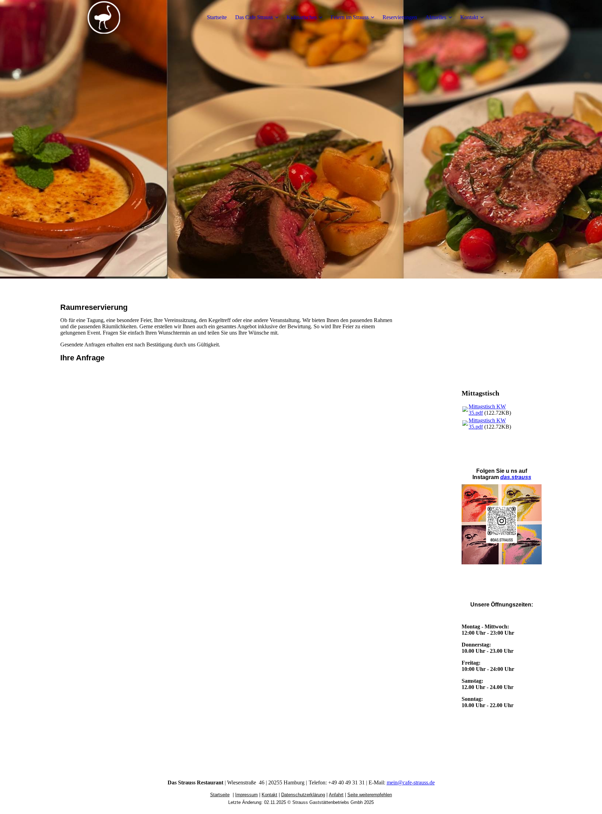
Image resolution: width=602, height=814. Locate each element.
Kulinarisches (302, 17)
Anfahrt (336, 794)
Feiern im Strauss (350, 17)
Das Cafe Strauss (254, 17)
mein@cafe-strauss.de (411, 782)
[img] (103, 17)
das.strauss (515, 477)
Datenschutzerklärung (303, 794)
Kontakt (469, 17)
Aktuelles (435, 17)
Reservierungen (400, 17)
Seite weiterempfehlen (369, 794)
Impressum (246, 794)
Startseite (217, 17)
